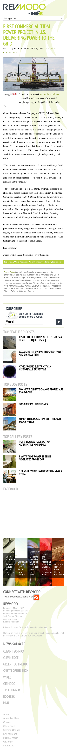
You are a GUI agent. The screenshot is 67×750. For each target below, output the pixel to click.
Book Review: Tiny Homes (33, 404)
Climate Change (11, 729)
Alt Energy (52, 48)
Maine (10, 262)
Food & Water (10, 737)
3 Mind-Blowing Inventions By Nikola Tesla (40, 472)
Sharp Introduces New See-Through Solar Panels (40, 420)
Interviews (8, 745)
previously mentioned (49, 94)
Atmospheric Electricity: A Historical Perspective (35, 368)
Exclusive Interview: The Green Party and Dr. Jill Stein (41, 353)
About (6, 714)
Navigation (10, 18)
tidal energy (46, 262)
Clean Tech (10, 52)
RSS (36, 597)
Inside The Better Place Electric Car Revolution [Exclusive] (40, 338)
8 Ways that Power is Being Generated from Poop (35, 458)
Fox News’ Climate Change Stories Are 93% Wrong (41, 390)
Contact (7, 722)
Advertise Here (11, 718)
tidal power (56, 262)
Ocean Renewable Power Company (27, 262)
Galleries (8, 741)
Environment (10, 733)
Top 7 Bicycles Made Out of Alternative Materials (34, 443)
